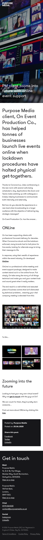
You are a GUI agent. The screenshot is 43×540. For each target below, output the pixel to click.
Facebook (9, 436)
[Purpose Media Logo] (7, 4)
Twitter (7, 439)
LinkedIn (8, 442)
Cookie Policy (23, 534)
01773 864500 (7, 506)
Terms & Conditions (9, 534)
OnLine (5, 261)
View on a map (8, 480)
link (4, 413)
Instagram (6, 517)
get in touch (15, 396)
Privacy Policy (35, 534)
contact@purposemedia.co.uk (14, 509)
